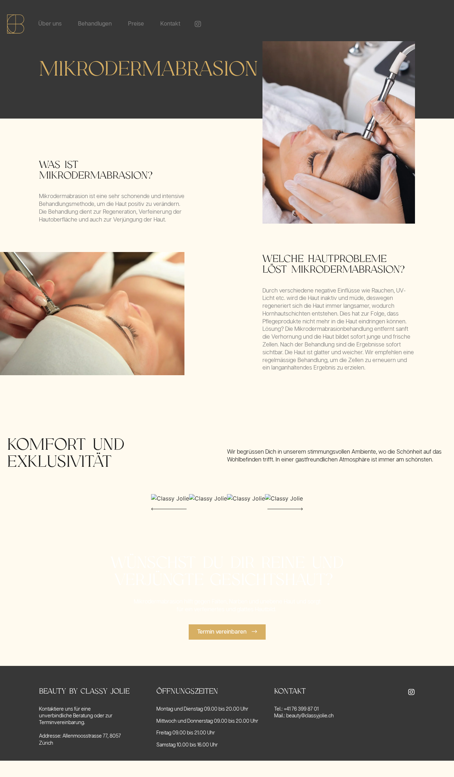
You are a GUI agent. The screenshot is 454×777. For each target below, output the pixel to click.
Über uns (50, 24)
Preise (136, 24)
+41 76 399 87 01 (301, 709)
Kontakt (170, 24)
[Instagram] (197, 24)
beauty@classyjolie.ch (310, 715)
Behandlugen (95, 24)
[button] (169, 509)
